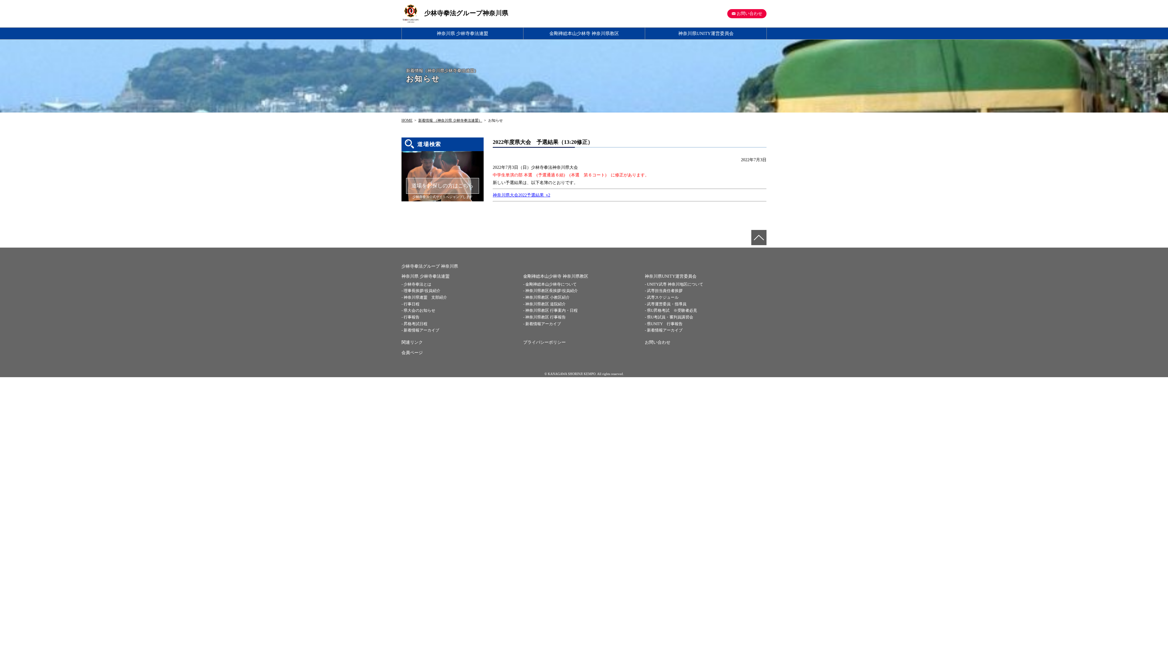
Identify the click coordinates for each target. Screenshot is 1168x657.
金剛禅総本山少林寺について (551, 284)
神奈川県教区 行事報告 (545, 317)
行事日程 (411, 304)
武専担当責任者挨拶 (665, 290)
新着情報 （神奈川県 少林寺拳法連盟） (450, 120)
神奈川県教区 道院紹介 (545, 304)
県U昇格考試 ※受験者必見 (672, 310)
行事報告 (411, 317)
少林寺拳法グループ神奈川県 (466, 13)
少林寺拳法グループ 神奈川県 (429, 266)
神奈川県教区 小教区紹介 (547, 297)
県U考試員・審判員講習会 (670, 317)
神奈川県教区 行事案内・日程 (551, 310)
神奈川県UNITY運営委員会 (706, 33)
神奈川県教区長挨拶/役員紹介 (551, 290)
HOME (406, 120)
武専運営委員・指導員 (667, 304)
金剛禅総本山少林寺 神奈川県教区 (584, 33)
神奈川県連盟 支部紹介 (425, 297)
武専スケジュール (663, 297)
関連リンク (412, 342)
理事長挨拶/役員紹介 (422, 290)
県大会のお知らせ (419, 310)
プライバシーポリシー (544, 342)
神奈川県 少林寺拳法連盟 (462, 33)
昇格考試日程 (415, 324)
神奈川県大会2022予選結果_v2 (521, 195)
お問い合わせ (749, 13)
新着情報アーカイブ (421, 330)
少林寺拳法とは (417, 284)
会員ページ (412, 352)
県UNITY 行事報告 (665, 324)
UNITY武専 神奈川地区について (675, 284)
